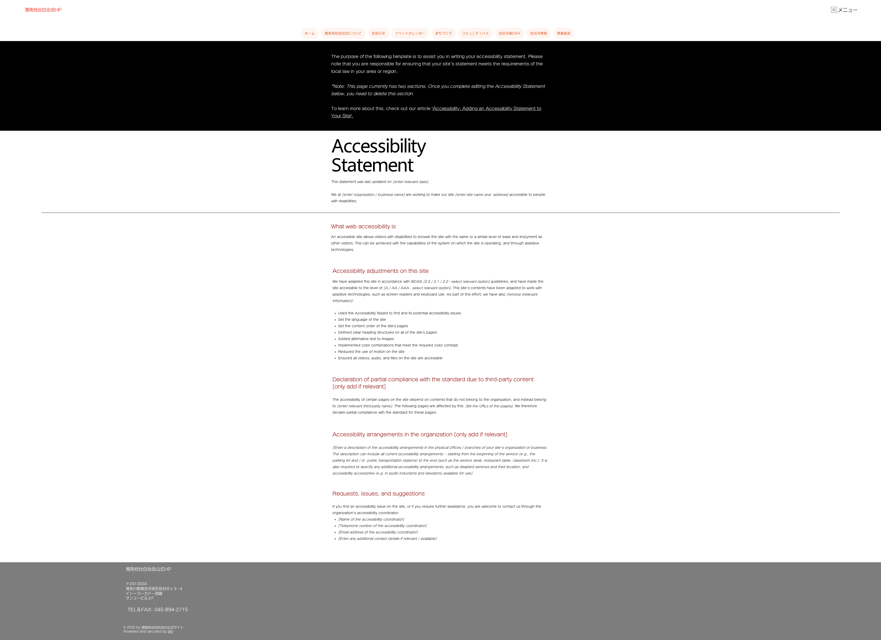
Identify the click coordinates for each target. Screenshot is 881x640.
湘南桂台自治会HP (43, 10)
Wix (170, 631)
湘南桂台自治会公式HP (148, 569)
